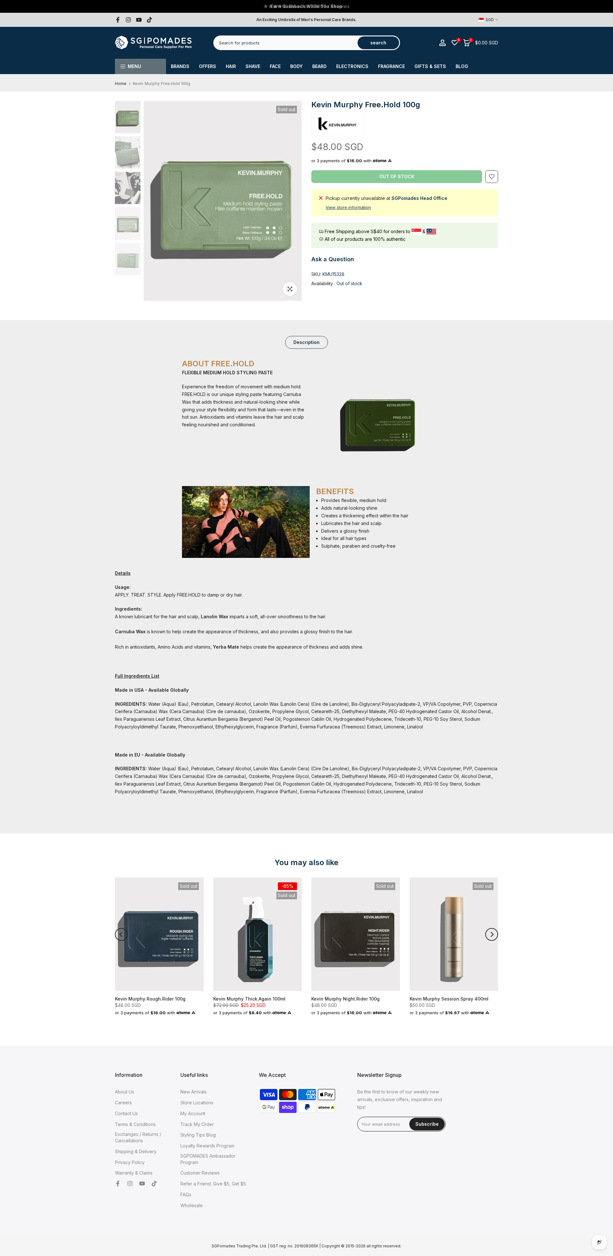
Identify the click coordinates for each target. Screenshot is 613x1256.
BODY (296, 66)
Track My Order (197, 1124)
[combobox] (286, 42)
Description (306, 342)
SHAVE (253, 66)
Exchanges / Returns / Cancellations (138, 1137)
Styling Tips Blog (198, 1135)
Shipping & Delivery (135, 1151)
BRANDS (180, 66)
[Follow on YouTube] (139, 20)
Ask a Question (332, 259)
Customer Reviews (200, 1173)
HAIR (231, 66)
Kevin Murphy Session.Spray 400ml (449, 998)
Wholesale (191, 1205)
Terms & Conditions (135, 1124)
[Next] (491, 934)
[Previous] (121, 934)
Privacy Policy (130, 1162)
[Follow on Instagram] (128, 20)
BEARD (319, 66)
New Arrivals (193, 1091)
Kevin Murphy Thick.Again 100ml (249, 998)
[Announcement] (306, 6)
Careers (123, 1102)
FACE (275, 66)
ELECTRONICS (352, 66)
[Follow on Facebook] (118, 20)
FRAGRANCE (391, 66)
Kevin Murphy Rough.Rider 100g (150, 998)
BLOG (462, 66)
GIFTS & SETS (430, 66)
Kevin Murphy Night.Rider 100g (345, 998)
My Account (192, 1113)
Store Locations (196, 1102)
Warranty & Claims (134, 1173)
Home (120, 83)
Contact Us (126, 1113)
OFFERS (207, 66)
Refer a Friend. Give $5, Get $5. (213, 1183)
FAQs (185, 1194)
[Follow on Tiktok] (149, 20)
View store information (348, 207)
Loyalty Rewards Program (207, 1145)
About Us (124, 1091)
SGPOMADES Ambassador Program (208, 1159)
